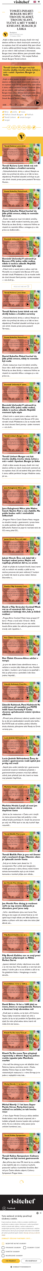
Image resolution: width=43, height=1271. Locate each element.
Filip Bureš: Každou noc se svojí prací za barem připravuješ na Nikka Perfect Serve (21, 957)
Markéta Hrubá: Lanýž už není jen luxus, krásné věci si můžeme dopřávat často (19, 808)
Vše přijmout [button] (11, 1261)
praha (14, 112)
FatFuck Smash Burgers (13, 114)
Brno (6, 112)
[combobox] (37, 1213)
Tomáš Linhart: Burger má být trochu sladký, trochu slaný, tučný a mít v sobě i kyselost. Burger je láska (21, 458)
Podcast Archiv (20, 286)
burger (7, 120)
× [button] (40, 1213)
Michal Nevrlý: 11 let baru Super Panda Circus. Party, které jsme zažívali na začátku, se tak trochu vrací (19, 1108)
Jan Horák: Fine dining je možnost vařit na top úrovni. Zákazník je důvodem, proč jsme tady (19, 905)
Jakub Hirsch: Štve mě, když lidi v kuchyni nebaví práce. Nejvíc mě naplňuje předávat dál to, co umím (20, 560)
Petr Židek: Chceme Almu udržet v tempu (21, 638)
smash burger (25, 117)
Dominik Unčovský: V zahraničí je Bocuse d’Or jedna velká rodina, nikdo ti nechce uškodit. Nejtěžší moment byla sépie (19, 262)
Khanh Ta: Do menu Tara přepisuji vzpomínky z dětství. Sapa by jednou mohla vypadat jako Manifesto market (21, 1057)
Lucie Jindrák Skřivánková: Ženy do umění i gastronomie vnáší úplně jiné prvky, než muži (21, 760)
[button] (39, 2)
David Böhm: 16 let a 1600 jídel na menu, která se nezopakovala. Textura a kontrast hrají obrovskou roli (21, 1006)
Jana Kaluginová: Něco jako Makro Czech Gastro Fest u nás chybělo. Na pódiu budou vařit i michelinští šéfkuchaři (21, 512)
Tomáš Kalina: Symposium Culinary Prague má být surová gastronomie (20, 1157)
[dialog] (21, 1240)
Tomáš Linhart (10, 117)
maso (22, 112)
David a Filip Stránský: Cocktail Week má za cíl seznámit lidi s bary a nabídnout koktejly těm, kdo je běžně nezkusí (21, 610)
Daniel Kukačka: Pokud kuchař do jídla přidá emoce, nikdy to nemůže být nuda (20, 213)
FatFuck (30, 114)
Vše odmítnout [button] (31, 1261)
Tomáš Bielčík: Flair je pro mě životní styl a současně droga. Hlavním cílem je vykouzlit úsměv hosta (21, 857)
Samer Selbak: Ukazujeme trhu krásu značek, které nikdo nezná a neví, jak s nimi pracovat (21, 1204)
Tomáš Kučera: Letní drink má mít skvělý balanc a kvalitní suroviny (19, 166)
